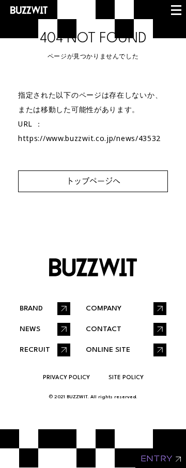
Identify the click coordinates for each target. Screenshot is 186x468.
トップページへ (93, 181)
